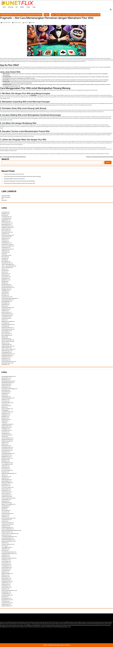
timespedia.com (6, 278)
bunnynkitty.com (6, 303)
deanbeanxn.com (6, 396)
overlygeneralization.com (8, 453)
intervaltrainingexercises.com (9, 552)
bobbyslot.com (5, 418)
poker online (102, 625)
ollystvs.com (5, 475)
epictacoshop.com (6, 312)
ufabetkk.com (5, 283)
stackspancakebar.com (8, 327)
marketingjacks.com (7, 352)
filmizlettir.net (5, 215)
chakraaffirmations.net (7, 412)
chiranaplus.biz (5, 326)
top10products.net (6, 385)
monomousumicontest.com (9, 498)
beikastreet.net (5, 213)
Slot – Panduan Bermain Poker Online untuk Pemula (13, 156)
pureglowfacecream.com (8, 287)
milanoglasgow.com (7, 330)
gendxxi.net (4, 509)
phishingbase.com (6, 592)
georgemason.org (6, 378)
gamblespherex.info (7, 502)
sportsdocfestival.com (7, 602)
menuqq (64, 625)
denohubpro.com (6, 484)
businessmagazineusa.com (9, 518)
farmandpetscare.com (7, 462)
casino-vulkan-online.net (8, 341)
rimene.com (5, 320)
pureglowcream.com (7, 297)
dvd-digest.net (5, 323)
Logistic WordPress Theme (50, 645)
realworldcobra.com (7, 492)
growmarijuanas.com (7, 450)
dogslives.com (5, 478)
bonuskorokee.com (6, 564)
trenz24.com (5, 272)
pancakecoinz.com (6, 405)
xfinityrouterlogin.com (7, 350)
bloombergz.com (6, 261)
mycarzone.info (5, 512)
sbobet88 (65, 622)
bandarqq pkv (13, 622)
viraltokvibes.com (6, 247)
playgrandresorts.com (7, 599)
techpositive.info (6, 467)
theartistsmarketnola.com (8, 324)
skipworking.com (6, 273)
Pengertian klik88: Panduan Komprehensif (14, 178)
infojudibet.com (5, 393)
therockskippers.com (7, 335)
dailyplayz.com (5, 572)
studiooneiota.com (6, 489)
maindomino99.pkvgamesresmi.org (61, 627)
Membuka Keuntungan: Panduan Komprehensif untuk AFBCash (19, 181)
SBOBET (22, 7)
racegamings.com (6, 593)
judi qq (70, 622)
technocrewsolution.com (8, 246)
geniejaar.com (5, 416)
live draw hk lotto (6, 195)
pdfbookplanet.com (7, 479)
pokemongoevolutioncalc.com (9, 590)
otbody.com (5, 269)
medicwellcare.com (7, 519)
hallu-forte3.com (6, 332)
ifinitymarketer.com (6, 578)
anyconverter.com (6, 276)
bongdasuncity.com (7, 430)
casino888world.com (7, 547)
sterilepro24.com (6, 526)
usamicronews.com (7, 587)
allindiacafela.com (6, 338)
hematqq (74, 625)
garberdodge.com (6, 229)
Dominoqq (10, 7)
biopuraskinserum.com (7, 313)
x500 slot (51, 622)
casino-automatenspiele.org (9, 266)
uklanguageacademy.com (8, 381)
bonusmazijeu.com (6, 561)
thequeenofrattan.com (7, 482)
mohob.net (4, 422)
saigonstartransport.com (8, 307)
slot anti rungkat (77, 622)
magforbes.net (5, 250)
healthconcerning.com (7, 441)
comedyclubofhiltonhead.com (9, 536)
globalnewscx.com (6, 476)
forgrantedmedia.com (7, 232)
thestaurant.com (6, 556)
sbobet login (50, 625)
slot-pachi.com (5, 432)
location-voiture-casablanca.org (10, 533)
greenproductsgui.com (7, 439)
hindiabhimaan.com (7, 357)
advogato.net (5, 258)
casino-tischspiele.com (7, 267)
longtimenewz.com (6, 582)
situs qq (88, 625)
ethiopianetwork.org (7, 455)
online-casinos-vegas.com (8, 349)
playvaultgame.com (7, 598)
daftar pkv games (6, 197)
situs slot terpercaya (96, 622)
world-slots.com (6, 401)
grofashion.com (6, 589)
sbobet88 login (28, 625)
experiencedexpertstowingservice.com (11, 530)
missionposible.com (7, 347)
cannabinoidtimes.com (7, 438)
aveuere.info (5, 436)
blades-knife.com (6, 485)
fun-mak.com (5, 546)
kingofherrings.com (6, 289)
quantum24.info (5, 515)
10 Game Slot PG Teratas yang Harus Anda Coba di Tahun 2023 (19, 183)
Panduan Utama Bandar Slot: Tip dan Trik (14, 174)
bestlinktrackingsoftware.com (9, 558)
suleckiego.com (6, 364)
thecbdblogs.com (6, 360)
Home (4, 7)
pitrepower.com (6, 343)
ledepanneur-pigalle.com (8, 321)
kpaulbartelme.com (7, 535)
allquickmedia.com (6, 284)
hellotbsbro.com (6, 461)
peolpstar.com (5, 233)
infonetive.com (5, 310)
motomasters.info (6, 510)
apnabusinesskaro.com (8, 363)
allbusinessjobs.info (6, 384)
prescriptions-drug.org (7, 244)
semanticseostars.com (7, 447)
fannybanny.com (6, 576)
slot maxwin (104, 622)
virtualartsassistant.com (7, 538)
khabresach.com (6, 358)
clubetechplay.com (6, 569)
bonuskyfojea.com (6, 562)
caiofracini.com (5, 465)
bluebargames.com (7, 224)
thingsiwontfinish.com (7, 606)
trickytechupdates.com (7, 355)
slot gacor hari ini (58, 622)
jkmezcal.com (5, 550)
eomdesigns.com (6, 505)
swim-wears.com (6, 230)
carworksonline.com (7, 236)
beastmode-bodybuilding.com (9, 388)
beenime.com (5, 542)
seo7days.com (5, 295)
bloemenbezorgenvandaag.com (10, 298)
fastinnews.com (5, 575)
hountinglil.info (5, 410)
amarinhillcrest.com (7, 255)
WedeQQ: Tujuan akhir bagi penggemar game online (99, 156)
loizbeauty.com (5, 275)
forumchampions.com (7, 223)
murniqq (69, 625)
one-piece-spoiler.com (8, 487)
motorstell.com (5, 241)
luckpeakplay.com (6, 586)
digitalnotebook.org (7, 427)
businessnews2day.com (8, 522)
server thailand (12, 627)
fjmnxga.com (5, 306)
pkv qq (1, 622)
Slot (17, 7)
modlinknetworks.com (7, 581)
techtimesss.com (6, 238)
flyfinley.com (5, 407)
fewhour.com (5, 444)
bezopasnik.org (5, 304)
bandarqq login (96, 623)
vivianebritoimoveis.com (8, 249)
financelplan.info (6, 390)
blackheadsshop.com (7, 532)
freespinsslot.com (6, 433)
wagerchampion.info (7, 496)
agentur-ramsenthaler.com (8, 504)
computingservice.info (7, 464)
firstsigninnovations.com (8, 227)
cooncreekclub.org (6, 218)
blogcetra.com (5, 472)
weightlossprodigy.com (7, 424)
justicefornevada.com (7, 458)
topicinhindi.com (6, 379)
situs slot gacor (27, 623)
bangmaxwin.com (6, 309)
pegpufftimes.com (6, 220)
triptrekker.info (5, 507)
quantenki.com (5, 516)
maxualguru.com (6, 428)
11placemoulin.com (6, 419)
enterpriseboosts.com (7, 263)
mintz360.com (5, 421)
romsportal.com (6, 601)
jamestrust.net (5, 270)
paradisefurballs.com (7, 435)
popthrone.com (5, 399)
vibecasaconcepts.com (8, 513)
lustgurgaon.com (6, 415)
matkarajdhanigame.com (8, 398)
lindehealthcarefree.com (8, 382)
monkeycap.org (6, 252)
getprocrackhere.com (7, 573)
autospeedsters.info (7, 495)
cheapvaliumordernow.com (9, 541)
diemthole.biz (5, 281)
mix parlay (43, 625)
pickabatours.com (6, 387)
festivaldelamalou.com (7, 226)
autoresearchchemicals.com (9, 361)
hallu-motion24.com (7, 333)
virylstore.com (5, 240)
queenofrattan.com (6, 481)
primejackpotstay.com (7, 595)
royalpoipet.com (6, 555)
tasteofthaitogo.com (7, 301)
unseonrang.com (6, 469)
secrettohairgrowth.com (8, 300)
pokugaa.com (5, 596)
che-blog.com (5, 404)
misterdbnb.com (6, 549)
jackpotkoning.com (6, 579)
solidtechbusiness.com (7, 527)
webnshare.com (6, 452)
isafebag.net (5, 260)
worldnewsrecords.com (8, 524)
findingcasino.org (6, 490)
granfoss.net (5, 337)
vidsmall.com (5, 521)
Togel (33, 7)
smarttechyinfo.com (7, 425)
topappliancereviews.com (8, 353)
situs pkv (28, 622)
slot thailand (49, 627)
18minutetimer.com (6, 445)
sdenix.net (4, 253)
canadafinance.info (6, 317)
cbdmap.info (5, 395)
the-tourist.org (5, 256)
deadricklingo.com (6, 499)
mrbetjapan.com (6, 290)
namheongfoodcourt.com (8, 329)
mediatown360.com (7, 344)
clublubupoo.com (6, 559)
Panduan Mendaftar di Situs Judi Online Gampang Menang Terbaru (21, 14)
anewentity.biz (5, 292)
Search (5, 159)
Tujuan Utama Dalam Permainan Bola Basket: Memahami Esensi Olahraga (22, 176)
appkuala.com (5, 293)
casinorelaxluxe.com (7, 567)
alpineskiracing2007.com (8, 340)
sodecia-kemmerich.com (8, 544)
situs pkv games (44, 622)
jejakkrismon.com (6, 280)
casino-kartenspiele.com (8, 264)
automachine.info (6, 493)
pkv (2, 198)
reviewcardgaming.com (8, 529)
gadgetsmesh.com (6, 456)
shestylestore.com (6, 604)
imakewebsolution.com (7, 402)
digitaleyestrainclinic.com (8, 346)
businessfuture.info (6, 392)
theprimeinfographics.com (8, 539)
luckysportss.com (6, 584)
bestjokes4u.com (6, 413)
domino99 (4, 200)
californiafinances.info (7, 315)
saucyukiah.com (6, 212)
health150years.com (7, 243)
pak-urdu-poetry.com (7, 470)
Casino (28, 7)
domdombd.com (6, 570)
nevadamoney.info (6, 318)
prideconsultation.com (7, 408)
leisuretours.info (6, 459)
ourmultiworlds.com (7, 216)
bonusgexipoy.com (6, 566)
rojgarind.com (5, 442)
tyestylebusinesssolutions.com (9, 553)
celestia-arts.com (6, 221)
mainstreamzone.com (7, 449)
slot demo (21, 625)
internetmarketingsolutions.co (9, 473)
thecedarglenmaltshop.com (9, 376)
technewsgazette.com (7, 286)
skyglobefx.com (5, 501)
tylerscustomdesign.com (8, 235)
